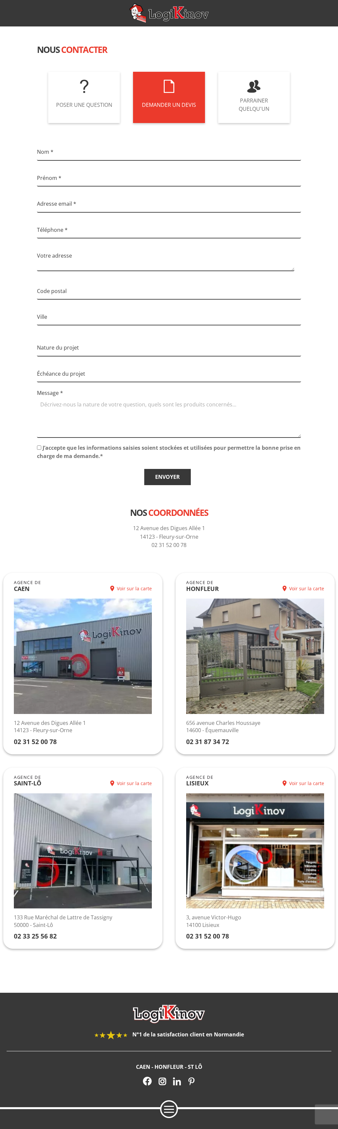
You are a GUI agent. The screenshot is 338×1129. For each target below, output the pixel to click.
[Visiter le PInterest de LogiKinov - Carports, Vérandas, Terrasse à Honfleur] (191, 1081)
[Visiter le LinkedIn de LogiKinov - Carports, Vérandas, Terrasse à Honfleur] (177, 1081)
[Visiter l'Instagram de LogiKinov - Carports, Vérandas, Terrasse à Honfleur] (162, 1081)
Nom (45, 151)
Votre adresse (54, 255)
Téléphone (52, 229)
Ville (42, 316)
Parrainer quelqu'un (254, 105)
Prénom (49, 178)
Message (50, 393)
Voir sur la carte (134, 588)
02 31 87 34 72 (207, 741)
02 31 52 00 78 (35, 741)
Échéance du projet (61, 373)
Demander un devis (169, 104)
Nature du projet (58, 347)
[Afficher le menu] (169, 1109)
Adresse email (56, 203)
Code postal (52, 291)
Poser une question (84, 104)
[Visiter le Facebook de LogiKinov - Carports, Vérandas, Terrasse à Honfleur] (147, 1081)
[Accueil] (168, 13)
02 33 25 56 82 (35, 936)
